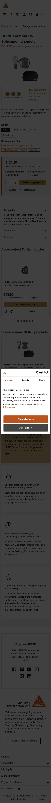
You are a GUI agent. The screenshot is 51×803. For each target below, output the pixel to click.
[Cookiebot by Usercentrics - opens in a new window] (36, 373)
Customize (24, 428)
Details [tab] (25, 380)
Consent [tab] (9, 380)
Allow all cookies (26, 419)
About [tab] (42, 380)
